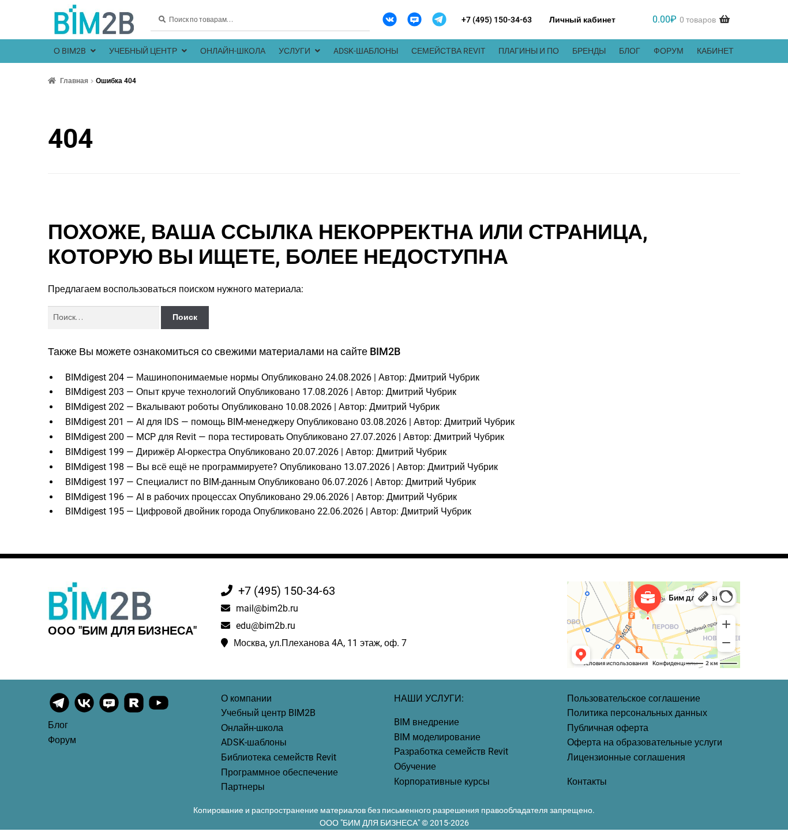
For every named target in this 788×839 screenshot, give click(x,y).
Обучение (415, 766)
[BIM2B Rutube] (134, 711)
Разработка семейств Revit (451, 751)
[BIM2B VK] (389, 19)
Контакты (587, 781)
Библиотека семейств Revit (278, 757)
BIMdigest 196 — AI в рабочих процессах (151, 496)
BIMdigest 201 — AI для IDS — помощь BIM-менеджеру (179, 421)
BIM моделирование (437, 737)
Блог (629, 50)
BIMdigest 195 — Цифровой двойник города (158, 511)
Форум (669, 50)
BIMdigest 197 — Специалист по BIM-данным (160, 481)
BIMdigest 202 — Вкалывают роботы (142, 406)
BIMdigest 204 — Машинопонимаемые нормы (162, 377)
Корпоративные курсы (442, 781)
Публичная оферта (607, 727)
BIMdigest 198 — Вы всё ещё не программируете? (171, 466)
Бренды (589, 50)
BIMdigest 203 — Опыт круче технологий (150, 391)
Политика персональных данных (637, 712)
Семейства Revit (448, 50)
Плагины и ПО (528, 50)
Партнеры (243, 786)
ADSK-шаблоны (365, 50)
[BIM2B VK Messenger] (414, 19)
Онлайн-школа (232, 50)
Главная (74, 81)
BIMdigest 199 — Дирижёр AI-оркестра (145, 451)
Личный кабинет (582, 19)
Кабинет (715, 50)
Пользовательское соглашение (633, 698)
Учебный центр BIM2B (268, 712)
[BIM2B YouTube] (158, 711)
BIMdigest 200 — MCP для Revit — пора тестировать (174, 436)
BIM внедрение (426, 722)
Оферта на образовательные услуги (644, 742)
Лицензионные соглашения (626, 757)
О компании (246, 698)
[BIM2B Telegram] (439, 19)
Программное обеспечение (279, 772)
